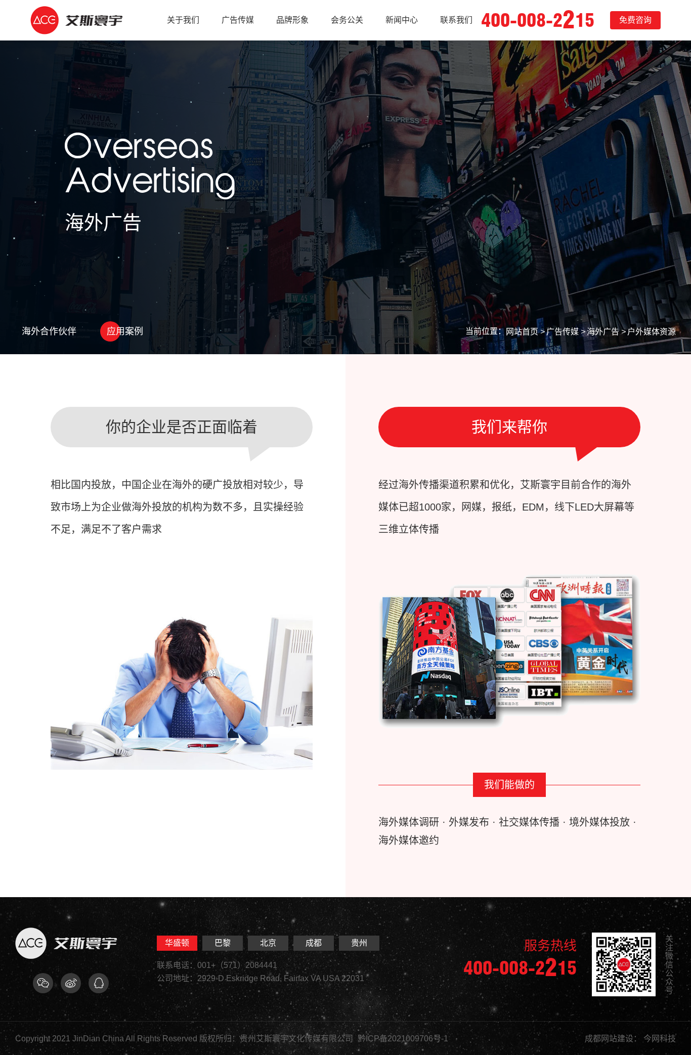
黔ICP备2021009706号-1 (403, 1038)
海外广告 (603, 331)
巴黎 (222, 943)
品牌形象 (292, 20)
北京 (268, 943)
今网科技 (659, 1038)
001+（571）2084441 (237, 965)
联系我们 (456, 20)
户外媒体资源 (651, 331)
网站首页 (522, 331)
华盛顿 (177, 943)
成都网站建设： (613, 1038)
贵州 (359, 943)
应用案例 (125, 331)
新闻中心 (401, 20)
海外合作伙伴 (49, 331)
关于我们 (183, 20)
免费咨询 (635, 20)
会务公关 (347, 20)
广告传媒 (238, 20)
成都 (314, 943)
